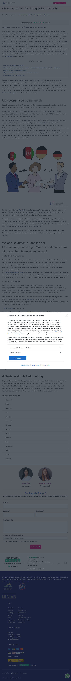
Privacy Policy (46, 365)
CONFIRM (17, 358)
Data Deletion (25, 365)
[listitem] (35, 348)
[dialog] (35, 340)
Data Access (35, 365)
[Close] (67, 316)
